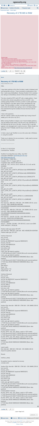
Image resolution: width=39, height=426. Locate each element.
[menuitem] (5, 5)
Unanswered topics (4, 10)
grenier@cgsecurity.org (20, 155)
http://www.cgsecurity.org (8, 157)
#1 (1, 83)
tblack (2, 77)
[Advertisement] (19, 36)
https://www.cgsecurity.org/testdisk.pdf (23, 67)
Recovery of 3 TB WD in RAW (19, 13)
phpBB (14, 422)
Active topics (13, 10)
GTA (21, 421)
